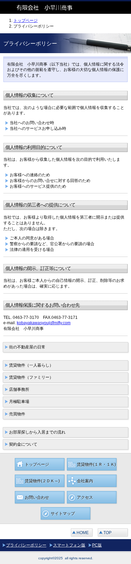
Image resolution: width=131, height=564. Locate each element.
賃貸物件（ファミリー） (31, 377)
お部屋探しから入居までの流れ (37, 432)
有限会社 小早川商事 (50, 7)
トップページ (25, 20)
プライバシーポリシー (26, 545)
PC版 (97, 545)
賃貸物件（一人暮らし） (31, 365)
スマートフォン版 (69, 545)
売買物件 (17, 414)
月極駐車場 (19, 401)
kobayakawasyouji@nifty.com (44, 323)
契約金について (23, 444)
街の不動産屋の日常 (27, 347)
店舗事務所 (19, 389)
